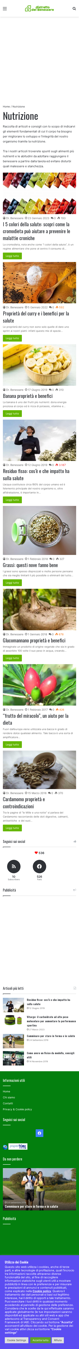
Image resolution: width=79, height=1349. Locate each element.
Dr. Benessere (14, 218)
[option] (39, 1189)
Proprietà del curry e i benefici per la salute (36, 316)
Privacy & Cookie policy (17, 1109)
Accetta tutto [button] (41, 1340)
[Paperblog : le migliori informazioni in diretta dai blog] (17, 1148)
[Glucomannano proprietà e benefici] (39, 609)
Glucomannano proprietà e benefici (34, 640)
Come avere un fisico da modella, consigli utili (34, 1206)
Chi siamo (9, 1097)
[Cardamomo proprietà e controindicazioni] (39, 770)
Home (6, 106)
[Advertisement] (39, 62)
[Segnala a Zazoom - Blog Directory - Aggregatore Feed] (5, 1148)
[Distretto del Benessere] (39, 8)
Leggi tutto (12, 255)
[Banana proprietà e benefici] (39, 365)
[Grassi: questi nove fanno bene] (39, 530)
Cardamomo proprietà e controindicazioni (24, 802)
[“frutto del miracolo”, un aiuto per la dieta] (39, 684)
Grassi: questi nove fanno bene (30, 565)
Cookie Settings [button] (16, 1340)
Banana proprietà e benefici (28, 395)
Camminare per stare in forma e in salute (51, 1036)
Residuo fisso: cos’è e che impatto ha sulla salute (36, 474)
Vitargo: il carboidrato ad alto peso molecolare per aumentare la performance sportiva (51, 1021)
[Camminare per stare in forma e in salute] (13, 1041)
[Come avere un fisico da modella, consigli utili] (13, 1058)
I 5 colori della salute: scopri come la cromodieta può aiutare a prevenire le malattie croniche (36, 231)
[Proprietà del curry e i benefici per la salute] (39, 282)
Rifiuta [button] (58, 1340)
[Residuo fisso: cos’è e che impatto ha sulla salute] (39, 440)
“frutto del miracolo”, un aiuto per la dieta (35, 719)
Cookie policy (42, 1291)
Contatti (8, 1103)
